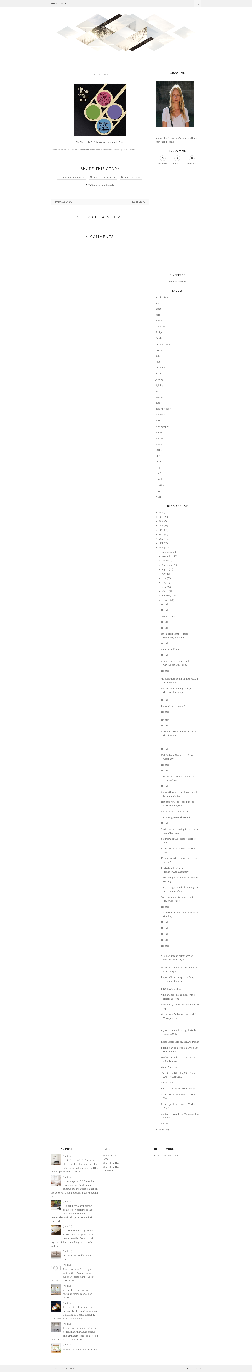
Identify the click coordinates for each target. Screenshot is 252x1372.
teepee (159, 467)
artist (158, 308)
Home (54, 3)
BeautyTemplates (67, 1368)
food (158, 361)
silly (112, 185)
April (164, 587)
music (159, 402)
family (159, 338)
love (158, 391)
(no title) (67, 1156)
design (159, 332)
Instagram (162, 163)
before (164, 1123)
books (159, 320)
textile (159, 473)
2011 (161, 543)
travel (159, 479)
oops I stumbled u (170, 649)
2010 (161, 547)
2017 (161, 516)
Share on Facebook (73, 177)
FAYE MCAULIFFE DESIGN (168, 1155)
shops (159, 449)
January (166, 600)
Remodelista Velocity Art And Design (180, 1041)
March (165, 591)
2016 (161, 521)
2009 (161, 1129)
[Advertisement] (167, 223)
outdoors (160, 414)
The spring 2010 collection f (175, 817)
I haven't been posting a (174, 706)
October (166, 560)
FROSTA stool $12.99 (171, 989)
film (158, 355)
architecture (162, 297)
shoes (159, 443)
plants (159, 432)
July (163, 573)
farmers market (164, 344)
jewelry (159, 379)
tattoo (159, 461)
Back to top (192, 1369)
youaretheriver (177, 281)
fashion (159, 350)
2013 (161, 534)
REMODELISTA (111, 1163)
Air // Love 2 (167, 1082)
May (164, 582)
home (159, 373)
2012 (161, 538)
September (167, 565)
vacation (160, 485)
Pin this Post (133, 177)
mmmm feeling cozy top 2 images (179, 1088)
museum (160, 397)
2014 (161, 530)
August (165, 569)
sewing (159, 438)
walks (158, 496)
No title (165, 604)
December (167, 551)
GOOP (106, 1159)
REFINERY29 (109, 1155)
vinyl (158, 490)
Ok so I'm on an (169, 1067)
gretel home (168, 616)
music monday (101, 185)
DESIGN (63, 3)
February (166, 595)
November (167, 556)
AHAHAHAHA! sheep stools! (175, 811)
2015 (161, 525)
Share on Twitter (105, 177)
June (164, 578)
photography (162, 426)
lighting (160, 385)
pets (158, 420)
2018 (161, 512)
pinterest (177, 163)
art (157, 303)
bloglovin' (192, 163)
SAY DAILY (108, 1170)
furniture (160, 367)
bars (158, 314)
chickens (160, 326)
